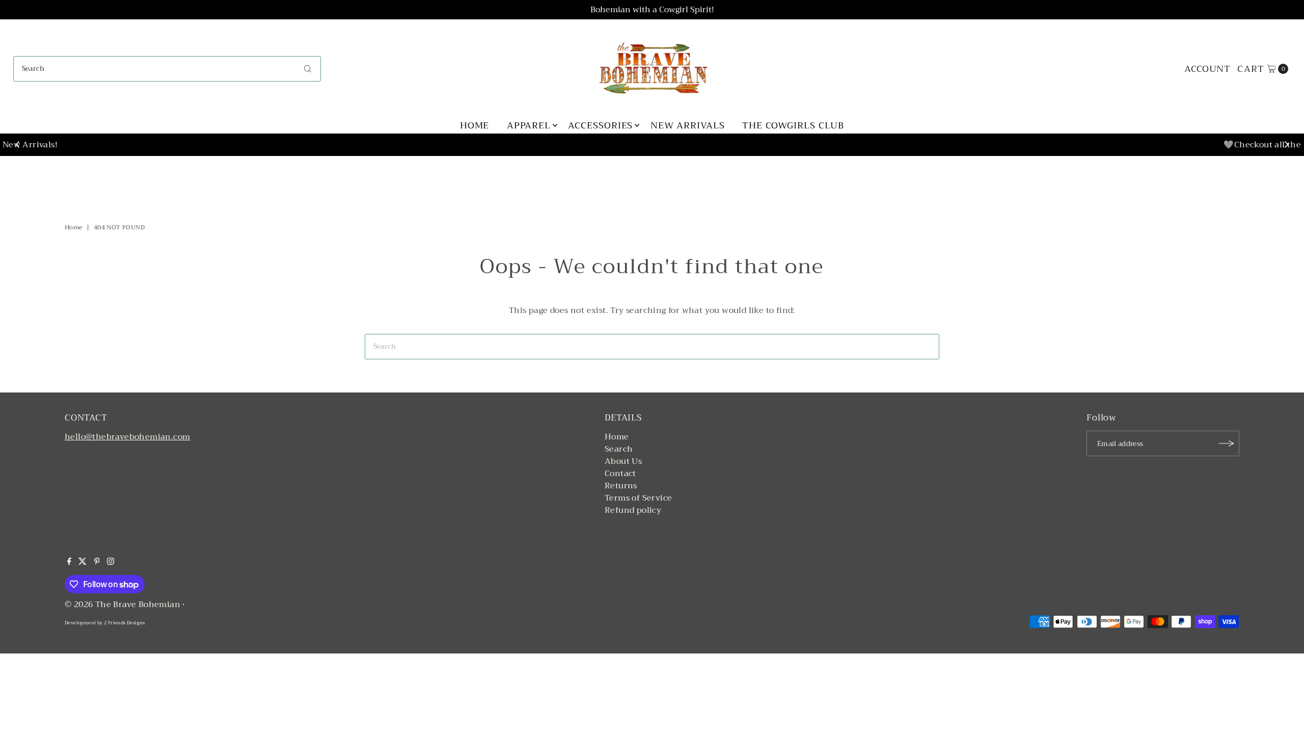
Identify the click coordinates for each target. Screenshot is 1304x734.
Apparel (529, 125)
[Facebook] (69, 562)
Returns (621, 486)
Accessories (600, 125)
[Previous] (18, 145)
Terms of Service (638, 498)
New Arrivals (687, 125)
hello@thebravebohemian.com (127, 437)
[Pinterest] (97, 562)
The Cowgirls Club (793, 125)
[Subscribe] (1226, 443)
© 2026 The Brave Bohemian (122, 604)
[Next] (1285, 145)
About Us (623, 461)
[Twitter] (82, 562)
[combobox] (167, 69)
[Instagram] (110, 562)
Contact (620, 473)
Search (619, 449)
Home (475, 125)
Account (1207, 69)
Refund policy (633, 510)
